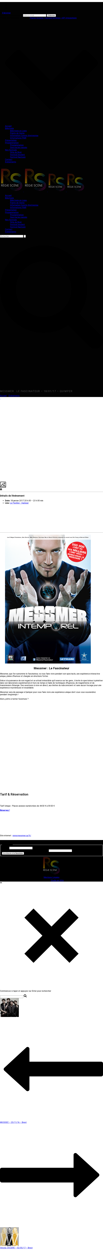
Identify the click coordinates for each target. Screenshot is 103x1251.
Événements (10, 162)
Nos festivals (11, 150)
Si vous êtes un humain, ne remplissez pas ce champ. (25, 850)
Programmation (12, 143)
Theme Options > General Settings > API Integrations (53, 18)
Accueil (8, 126)
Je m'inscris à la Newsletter (13, 853)
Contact (8, 159)
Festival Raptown (17, 157)
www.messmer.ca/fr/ (22, 835)
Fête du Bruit (16, 152)
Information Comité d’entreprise (24, 135)
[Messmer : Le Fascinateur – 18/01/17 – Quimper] (0, 398)
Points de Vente (17, 133)
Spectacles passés (18, 147)
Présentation (11, 140)
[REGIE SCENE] (42, 191)
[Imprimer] (1, 489)
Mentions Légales (51, 877)
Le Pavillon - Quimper (19, 503)
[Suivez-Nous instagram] (4, 842)
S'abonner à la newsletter (11, 15)
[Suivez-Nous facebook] (1, 842)
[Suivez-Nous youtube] (7, 842)
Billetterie (9, 128)
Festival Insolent (17, 155)
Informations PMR (18, 138)
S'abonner (6, 13)
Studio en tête (57, 880)
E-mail (5, 848)
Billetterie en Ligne (18, 131)
